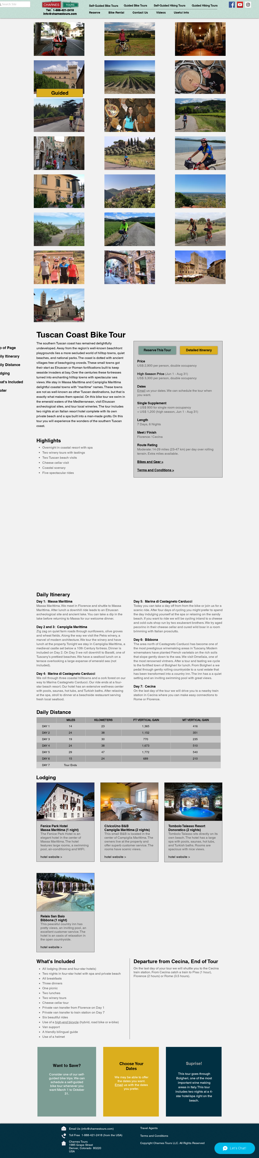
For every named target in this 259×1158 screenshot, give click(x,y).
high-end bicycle (67, 1022)
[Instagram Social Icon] (248, 5)
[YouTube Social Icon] (240, 5)
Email (141, 391)
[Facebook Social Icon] (232, 5)
